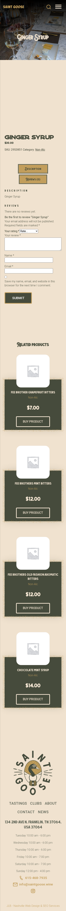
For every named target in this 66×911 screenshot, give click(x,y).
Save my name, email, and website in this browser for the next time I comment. (30, 283)
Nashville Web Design (27, 906)
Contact (26, 812)
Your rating (12, 231)
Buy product (33, 421)
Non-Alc (40, 149)
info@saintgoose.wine (36, 884)
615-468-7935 (36, 878)
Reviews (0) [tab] (33, 179)
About (51, 803)
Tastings (18, 803)
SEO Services (51, 906)
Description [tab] (33, 169)
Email (9, 266)
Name (9, 255)
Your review (13, 235)
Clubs (36, 803)
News (43, 812)
